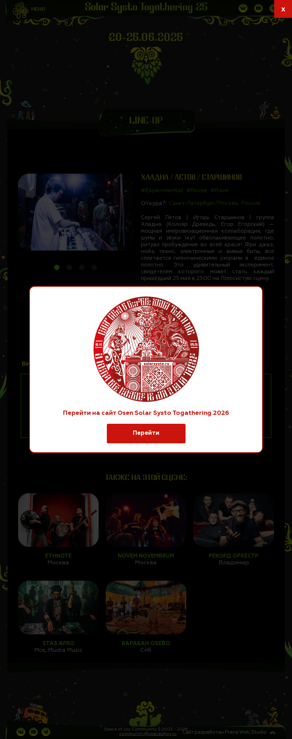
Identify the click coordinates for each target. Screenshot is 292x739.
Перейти (146, 433)
